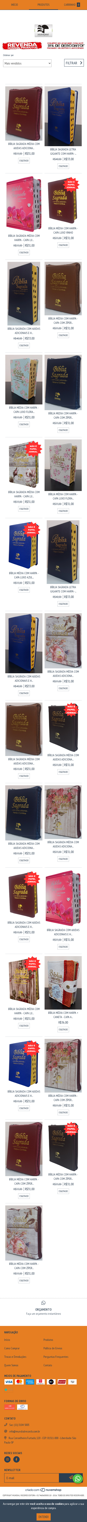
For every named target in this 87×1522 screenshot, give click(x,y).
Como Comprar (12, 1348)
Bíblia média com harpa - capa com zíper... (63, 321)
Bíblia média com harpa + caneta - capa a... (63, 1015)
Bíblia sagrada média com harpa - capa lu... (24, 238)
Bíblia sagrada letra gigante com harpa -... (63, 151)
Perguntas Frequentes (56, 1357)
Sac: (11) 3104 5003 (19, 1425)
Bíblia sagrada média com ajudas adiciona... (24, 146)
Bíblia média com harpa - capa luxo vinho (63, 230)
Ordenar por (8, 55)
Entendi (44, 1517)
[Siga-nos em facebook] (16, 1459)
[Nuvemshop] (43, 1491)
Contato (48, 1365)
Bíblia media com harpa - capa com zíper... (63, 415)
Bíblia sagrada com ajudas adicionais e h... (24, 331)
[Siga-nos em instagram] (7, 1459)
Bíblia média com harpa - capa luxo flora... (24, 410)
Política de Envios (53, 1348)
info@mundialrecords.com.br (24, 1431)
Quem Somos (11, 1365)
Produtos (48, 1340)
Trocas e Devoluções (15, 1357)
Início (7, 1340)
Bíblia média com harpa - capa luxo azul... (24, 575)
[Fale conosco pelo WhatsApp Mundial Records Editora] (78, 1478)
